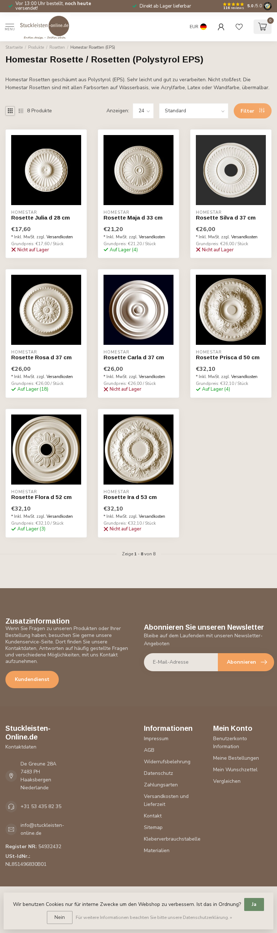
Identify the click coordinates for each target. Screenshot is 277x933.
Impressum (156, 738)
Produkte (36, 47)
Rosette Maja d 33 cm (133, 217)
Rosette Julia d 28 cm (40, 217)
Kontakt (153, 815)
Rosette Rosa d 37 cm (41, 357)
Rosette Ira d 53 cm (130, 497)
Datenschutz (158, 773)
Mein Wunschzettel (235, 769)
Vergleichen (227, 781)
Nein (59, 917)
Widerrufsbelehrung (167, 761)
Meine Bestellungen (236, 758)
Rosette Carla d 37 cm (134, 357)
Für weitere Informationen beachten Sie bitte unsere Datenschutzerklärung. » (154, 917)
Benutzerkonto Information (230, 742)
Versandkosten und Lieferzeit (166, 800)
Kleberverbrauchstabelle (172, 839)
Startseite (14, 47)
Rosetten (57, 47)
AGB (149, 750)
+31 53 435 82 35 (41, 806)
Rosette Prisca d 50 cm (228, 357)
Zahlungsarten (161, 784)
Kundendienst (32, 679)
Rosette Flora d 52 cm (41, 497)
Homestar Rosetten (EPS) (92, 47)
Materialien (157, 850)
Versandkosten (60, 237)
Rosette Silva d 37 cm (226, 217)
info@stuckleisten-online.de (42, 829)
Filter (248, 111)
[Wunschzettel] (239, 26)
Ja (254, 904)
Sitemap (153, 827)
